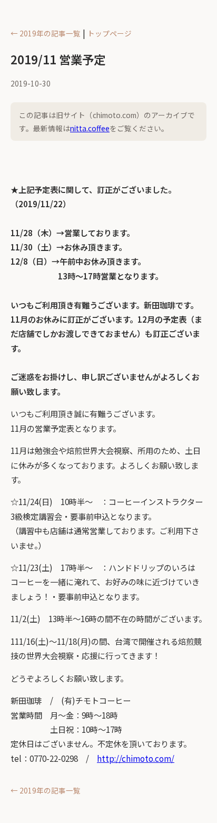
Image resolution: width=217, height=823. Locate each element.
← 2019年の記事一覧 (46, 33)
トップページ (109, 33)
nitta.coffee (90, 128)
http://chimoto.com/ (135, 758)
